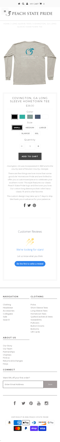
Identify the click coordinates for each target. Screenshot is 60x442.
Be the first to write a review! (30, 263)
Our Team (7, 349)
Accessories (8, 311)
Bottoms (35, 329)
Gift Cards (35, 332)
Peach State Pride (38, 417)
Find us (6, 358)
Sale (5, 316)
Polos (33, 304)
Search (6, 320)
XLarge (25, 133)
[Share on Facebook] (24, 206)
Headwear (8, 307)
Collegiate (8, 314)
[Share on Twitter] (29, 206)
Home (6, 24)
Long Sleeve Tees (21, 24)
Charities (7, 355)
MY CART (37, 4)
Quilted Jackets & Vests (42, 316)
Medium (30, 127)
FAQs (5, 364)
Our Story (7, 345)
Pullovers (35, 323)
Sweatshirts (36, 320)
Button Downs (37, 326)
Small (17, 127)
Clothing (7, 304)
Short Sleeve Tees (39, 307)
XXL (37, 133)
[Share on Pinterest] (34, 206)
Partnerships (9, 352)
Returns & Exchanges (13, 361)
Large (42, 127)
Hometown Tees (38, 314)
